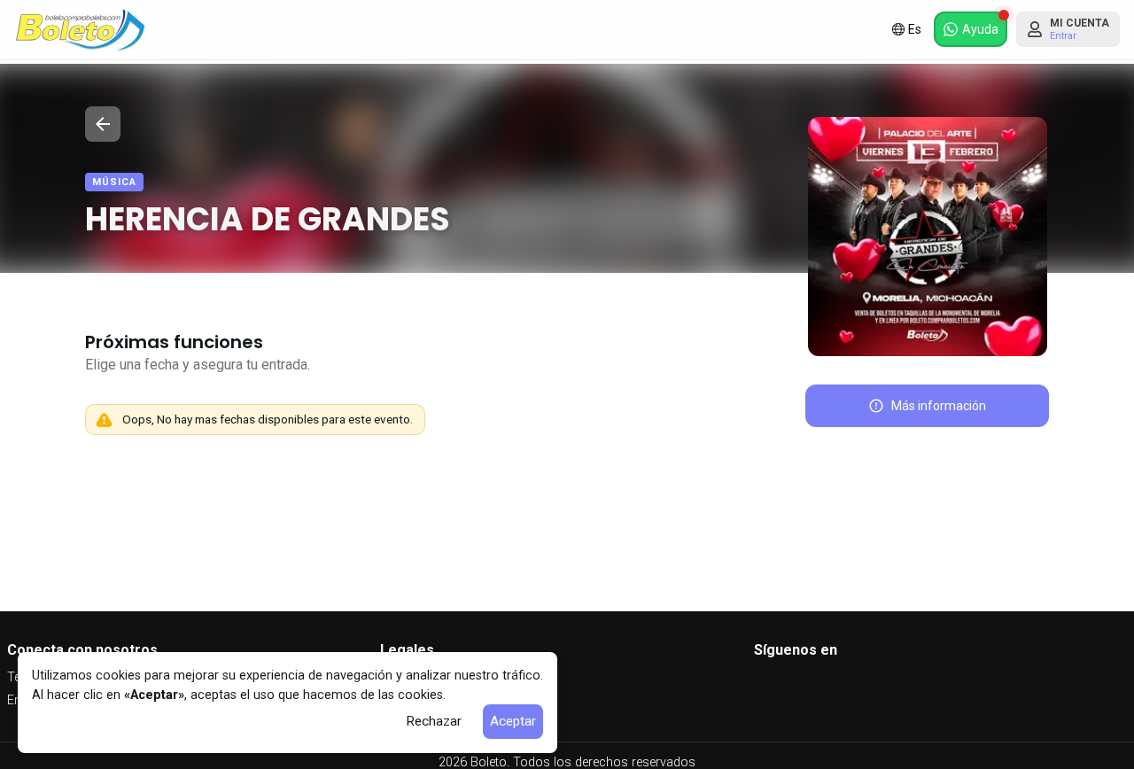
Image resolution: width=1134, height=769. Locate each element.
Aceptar (513, 721)
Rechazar (434, 721)
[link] (80, 29)
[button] (970, 29)
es (914, 29)
